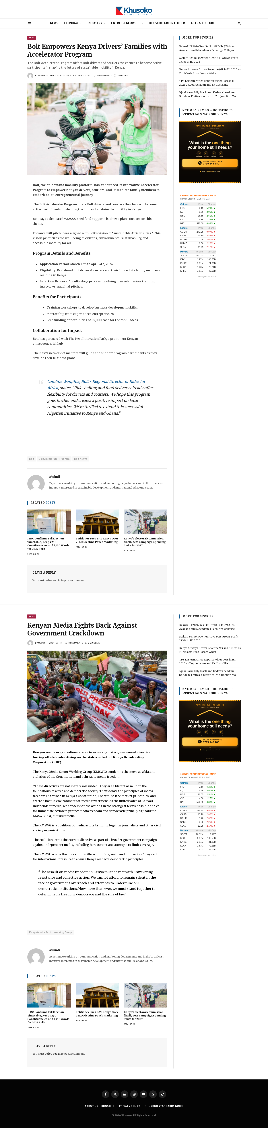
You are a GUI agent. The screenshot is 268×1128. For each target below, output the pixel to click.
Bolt (31, 458)
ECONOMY (71, 23)
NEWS (54, 23)
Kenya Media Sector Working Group (50, 932)
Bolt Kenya (80, 458)
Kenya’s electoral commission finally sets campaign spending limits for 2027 (145, 542)
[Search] (239, 23)
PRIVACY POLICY (129, 1106)
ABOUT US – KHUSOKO (99, 1106)
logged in (54, 580)
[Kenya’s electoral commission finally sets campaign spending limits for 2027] (145, 522)
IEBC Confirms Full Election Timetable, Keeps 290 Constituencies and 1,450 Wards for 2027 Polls (48, 544)
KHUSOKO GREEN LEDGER (167, 23)
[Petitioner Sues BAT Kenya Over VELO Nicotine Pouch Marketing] (97, 522)
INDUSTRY (95, 23)
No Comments (104, 75)
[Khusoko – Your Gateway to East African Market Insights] (134, 9)
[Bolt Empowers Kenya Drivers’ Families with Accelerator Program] (97, 129)
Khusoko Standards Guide (164, 1106)
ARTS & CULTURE (203, 23)
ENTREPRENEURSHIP (125, 23)
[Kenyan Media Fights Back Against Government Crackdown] (97, 696)
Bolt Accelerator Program (54, 458)
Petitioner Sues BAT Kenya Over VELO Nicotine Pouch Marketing (97, 540)
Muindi (41, 75)
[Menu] (29, 23)
